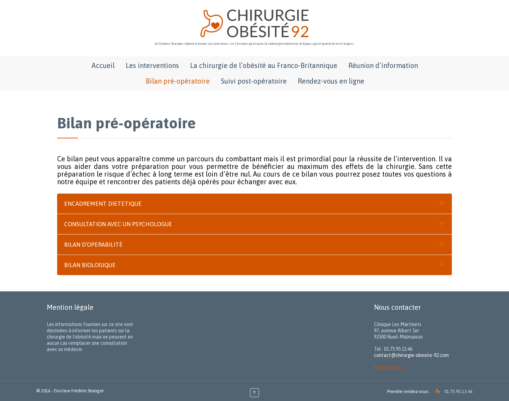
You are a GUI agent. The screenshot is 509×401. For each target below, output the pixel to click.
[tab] (254, 204)
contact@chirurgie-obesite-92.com (411, 355)
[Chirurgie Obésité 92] (254, 23)
